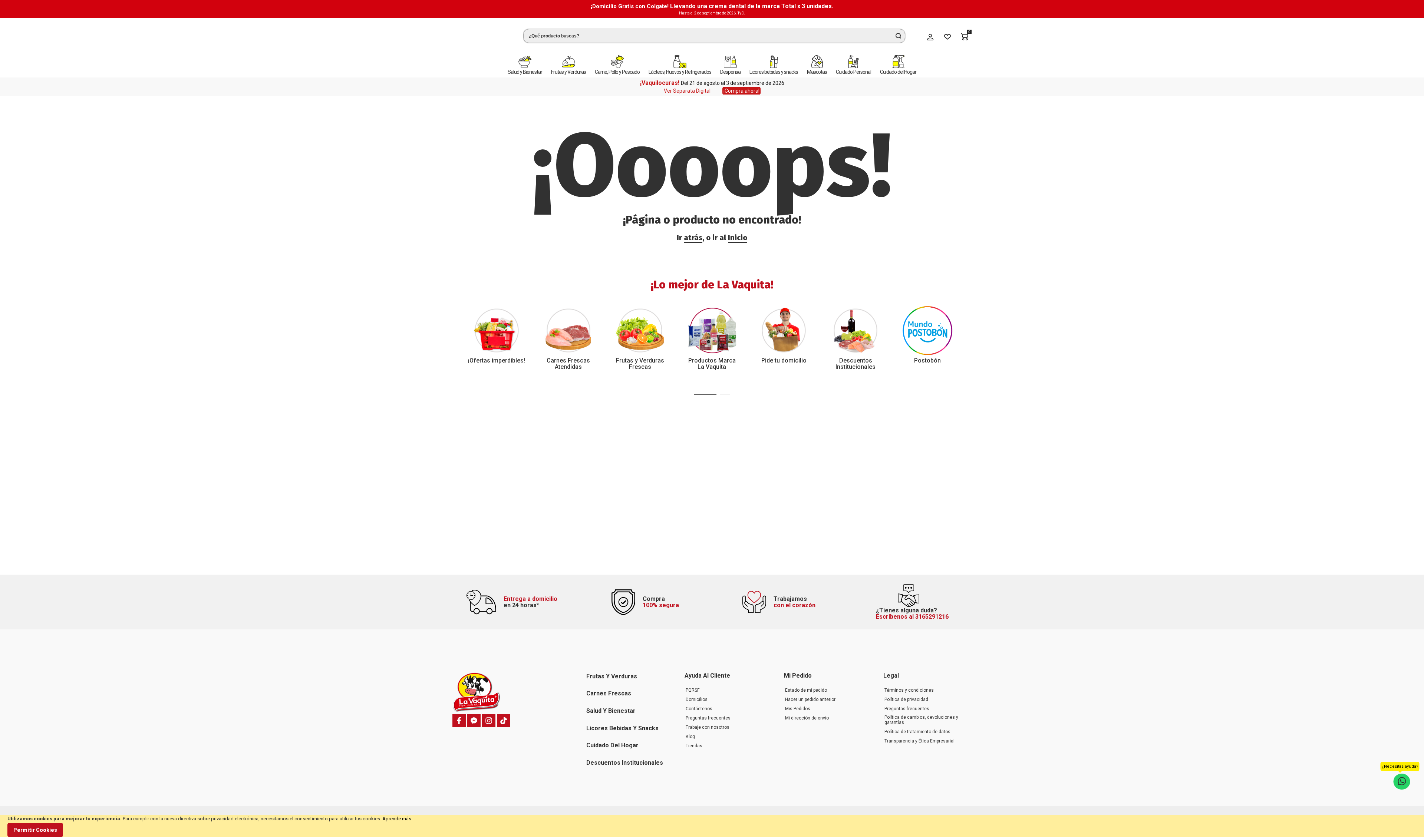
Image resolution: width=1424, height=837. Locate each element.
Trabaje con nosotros (707, 727)
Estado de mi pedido (806, 690)
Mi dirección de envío (807, 718)
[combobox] (714, 33)
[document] (712, 826)
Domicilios (697, 699)
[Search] (898, 33)
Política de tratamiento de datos (917, 731)
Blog (690, 736)
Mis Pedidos (797, 708)
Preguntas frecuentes (708, 718)
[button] (705, 390)
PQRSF (692, 690)
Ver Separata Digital (687, 86)
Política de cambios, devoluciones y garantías (921, 720)
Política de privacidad (906, 699)
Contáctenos (699, 708)
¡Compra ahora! (741, 86)
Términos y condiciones (909, 690)
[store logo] (480, 34)
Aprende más (396, 818)
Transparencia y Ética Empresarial (919, 741)
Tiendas (694, 745)
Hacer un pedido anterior (810, 699)
